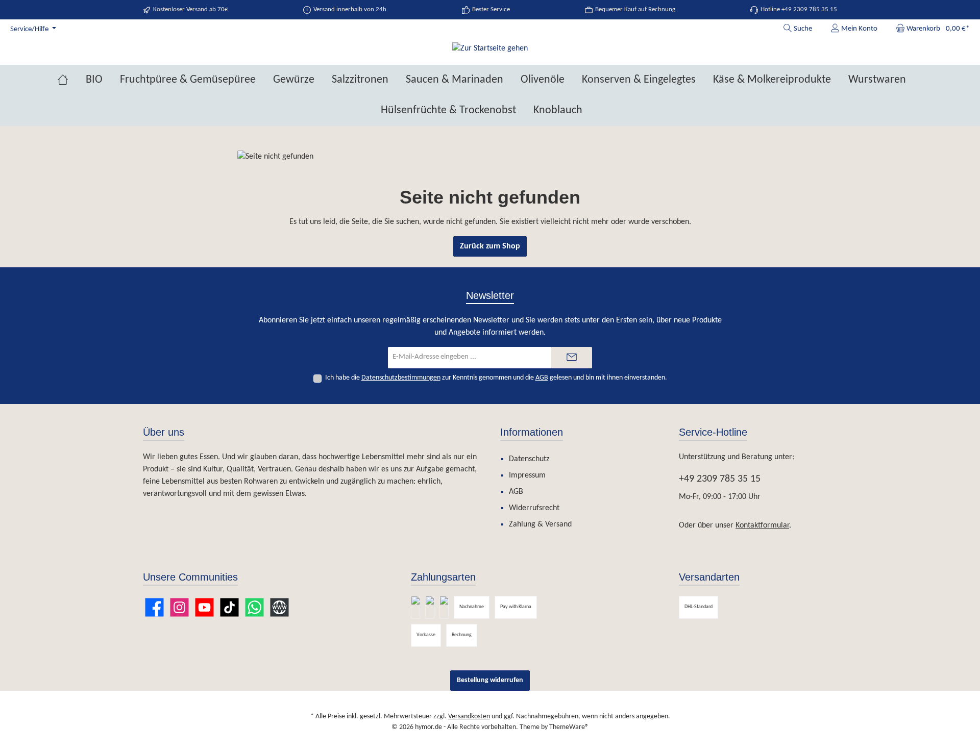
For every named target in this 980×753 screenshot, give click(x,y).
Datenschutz (529, 459)
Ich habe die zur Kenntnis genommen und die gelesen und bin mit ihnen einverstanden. (496, 378)
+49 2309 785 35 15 (720, 479)
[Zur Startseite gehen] (490, 48)
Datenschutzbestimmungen (400, 378)
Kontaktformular (762, 525)
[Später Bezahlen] (429, 607)
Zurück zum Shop (490, 246)
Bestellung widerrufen (490, 680)
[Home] (71, 80)
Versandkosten (469, 716)
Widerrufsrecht (534, 508)
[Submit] (571, 358)
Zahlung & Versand (540, 524)
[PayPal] (415, 607)
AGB (541, 378)
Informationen (531, 432)
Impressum (527, 475)
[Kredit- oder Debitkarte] (444, 607)
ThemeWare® (569, 727)
